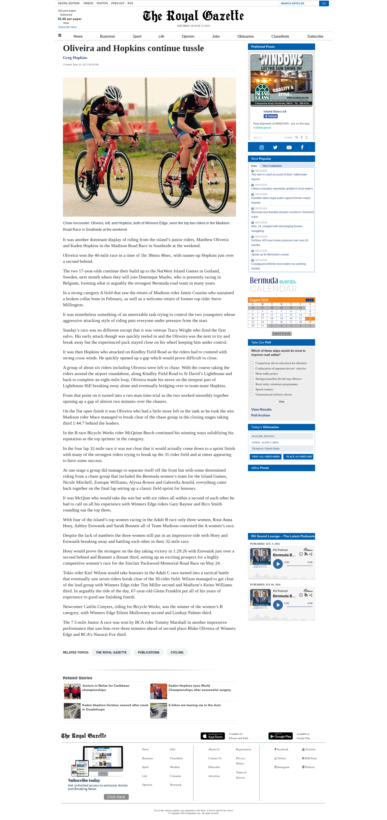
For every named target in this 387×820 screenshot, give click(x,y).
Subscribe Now (67, 27)
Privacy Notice (240, 760)
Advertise (214, 776)
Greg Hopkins (75, 57)
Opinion (188, 36)
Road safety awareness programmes (277, 384)
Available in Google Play (303, 736)
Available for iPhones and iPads (238, 736)
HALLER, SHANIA (263, 436)
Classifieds (280, 36)
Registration (243, 749)
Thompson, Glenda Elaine (266, 448)
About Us (214, 749)
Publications (148, 652)
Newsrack (176, 785)
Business (107, 36)
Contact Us (215, 758)
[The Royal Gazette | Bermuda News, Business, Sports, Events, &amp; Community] (193, 16)
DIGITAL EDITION (69, 3)
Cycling (177, 652)
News (78, 36)
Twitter (281, 758)
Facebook (282, 749)
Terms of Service (241, 774)
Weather (175, 767)
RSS (130, 3)
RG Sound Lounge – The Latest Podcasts (283, 536)
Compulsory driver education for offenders (281, 363)
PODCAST (117, 3)
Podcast (310, 767)
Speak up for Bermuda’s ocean (270, 254)
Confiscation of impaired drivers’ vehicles (281, 368)
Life (161, 36)
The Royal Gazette (111, 652)
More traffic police (267, 373)
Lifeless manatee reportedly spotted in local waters (282, 188)
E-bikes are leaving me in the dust (195, 705)
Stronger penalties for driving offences (279, 379)
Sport (137, 36)
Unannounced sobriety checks (274, 394)
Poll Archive (260, 415)
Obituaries (245, 36)
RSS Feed (310, 758)
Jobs (216, 36)
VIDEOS (88, 3)
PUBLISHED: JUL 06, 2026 (265, 584)
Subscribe (315, 36)
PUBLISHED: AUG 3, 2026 (265, 544)
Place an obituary (299, 456)
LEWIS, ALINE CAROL (265, 442)
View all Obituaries (266, 456)
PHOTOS (102, 3)
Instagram (283, 767)
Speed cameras (264, 389)
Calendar (175, 776)
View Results (261, 409)
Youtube (310, 749)
